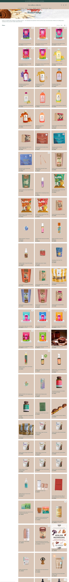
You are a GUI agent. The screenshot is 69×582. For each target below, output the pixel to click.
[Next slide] (32, 35)
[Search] (61, 5)
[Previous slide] (19, 35)
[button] (62, 25)
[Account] (64, 5)
